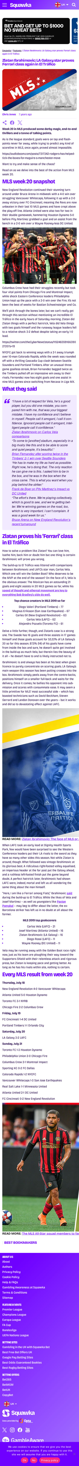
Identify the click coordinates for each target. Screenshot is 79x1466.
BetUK (6, 1390)
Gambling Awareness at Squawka (23, 1287)
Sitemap (7, 1297)
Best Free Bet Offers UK (17, 1352)
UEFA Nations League (15, 1335)
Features (17, 50)
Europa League (11, 1320)
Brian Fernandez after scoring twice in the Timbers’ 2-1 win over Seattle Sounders (40, 456)
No (34, 1460)
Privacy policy (49, 1460)
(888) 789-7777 (42, 38)
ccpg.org (12, 41)
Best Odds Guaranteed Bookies (22, 1362)
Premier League (12, 1309)
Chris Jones (9, 114)
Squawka (6, 50)
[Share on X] (20, 122)
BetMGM (7, 1384)
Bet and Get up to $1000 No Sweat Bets (33, 28)
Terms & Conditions (14, 1292)
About (6, 1261)
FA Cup (6, 1325)
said (69, 893)
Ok (24, 1460)
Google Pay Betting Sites (17, 1357)
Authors (7, 1267)
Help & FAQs (10, 1282)
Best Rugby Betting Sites (17, 1367)
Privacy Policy (11, 1272)
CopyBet (7, 1395)
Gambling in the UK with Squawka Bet (26, 1347)
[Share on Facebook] (12, 122)
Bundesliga (9, 1330)
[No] (74, 1454)
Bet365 (6, 1379)
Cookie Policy (10, 1277)
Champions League (14, 1314)
